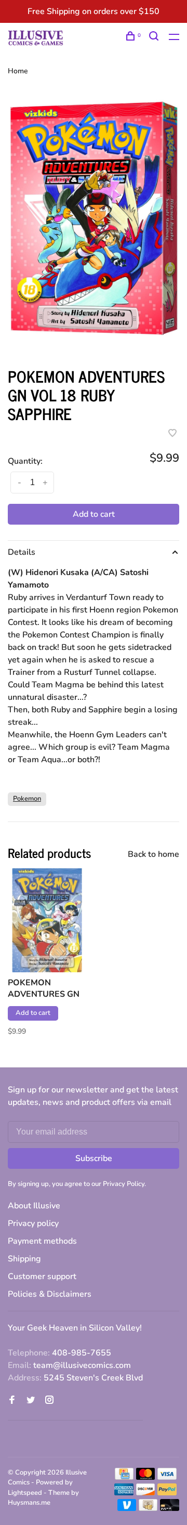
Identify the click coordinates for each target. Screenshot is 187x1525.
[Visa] (167, 1477)
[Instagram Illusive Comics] (49, 1400)
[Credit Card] (124, 1477)
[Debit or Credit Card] (169, 1508)
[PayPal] (167, 1492)
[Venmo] (127, 1508)
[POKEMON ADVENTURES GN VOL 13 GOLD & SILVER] (47, 920)
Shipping (24, 1259)
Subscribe (93, 1158)
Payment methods (42, 1241)
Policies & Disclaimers (49, 1294)
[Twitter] (30, 1400)
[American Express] (123, 1492)
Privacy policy (33, 1223)
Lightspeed (25, 1492)
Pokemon (27, 798)
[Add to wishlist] (172, 434)
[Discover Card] (145, 1492)
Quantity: (25, 461)
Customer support (42, 1276)
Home (18, 71)
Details (21, 552)
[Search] (155, 38)
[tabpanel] (93, 221)
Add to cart (94, 514)
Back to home (153, 854)
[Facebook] (12, 1400)
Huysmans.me (29, 1502)
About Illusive (34, 1205)
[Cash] (148, 1508)
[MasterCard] (145, 1477)
